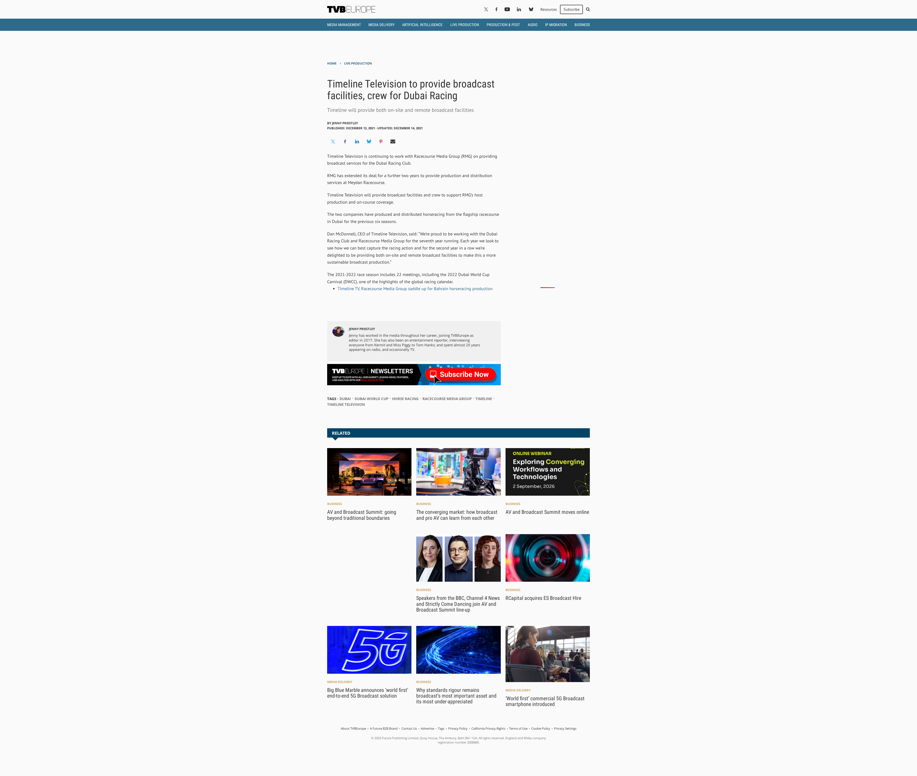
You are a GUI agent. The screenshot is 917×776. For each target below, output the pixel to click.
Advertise (427, 728)
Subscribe (572, 9)
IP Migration (556, 24)
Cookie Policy (540, 728)
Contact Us (409, 728)
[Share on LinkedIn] (357, 141)
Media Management (344, 24)
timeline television (346, 404)
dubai (345, 398)
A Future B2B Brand (384, 728)
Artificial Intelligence (422, 24)
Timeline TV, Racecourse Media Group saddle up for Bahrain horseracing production (415, 288)
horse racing (405, 398)
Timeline (483, 398)
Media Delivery (381, 24)
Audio (533, 24)
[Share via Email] (393, 141)
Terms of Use (518, 728)
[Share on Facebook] (345, 141)
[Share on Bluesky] (369, 141)
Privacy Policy (458, 728)
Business (582, 24)
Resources (548, 9)
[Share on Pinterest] (381, 141)
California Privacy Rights (488, 728)
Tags (441, 728)
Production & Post (503, 24)
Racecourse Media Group (447, 398)
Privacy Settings (565, 728)
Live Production (464, 24)
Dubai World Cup (371, 398)
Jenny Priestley (345, 123)
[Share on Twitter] (333, 141)
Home (331, 63)
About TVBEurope (353, 728)
